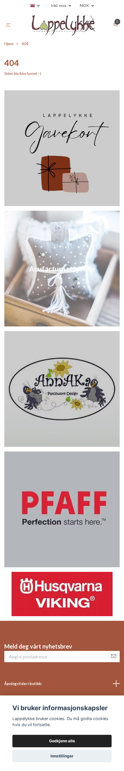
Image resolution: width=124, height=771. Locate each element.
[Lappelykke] (63, 25)
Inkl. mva (59, 5)
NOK (85, 5)
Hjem (9, 43)
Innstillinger (62, 756)
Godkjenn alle (62, 741)
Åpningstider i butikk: (23, 683)
